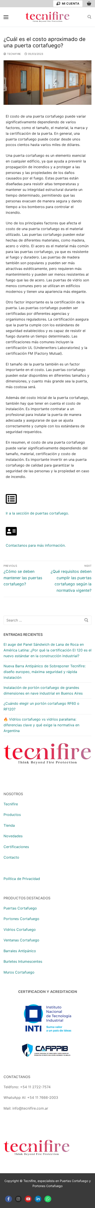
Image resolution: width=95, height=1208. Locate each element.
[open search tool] (89, 17)
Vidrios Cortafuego (20, 929)
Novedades (13, 836)
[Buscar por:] (47, 620)
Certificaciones (16, 847)
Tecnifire (11, 804)
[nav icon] (6, 17)
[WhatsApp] (47, 1199)
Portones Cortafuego (21, 919)
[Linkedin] (38, 1199)
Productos (12, 814)
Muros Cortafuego (19, 972)
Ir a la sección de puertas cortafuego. (37, 513)
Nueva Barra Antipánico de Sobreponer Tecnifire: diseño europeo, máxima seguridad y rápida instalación (45, 672)
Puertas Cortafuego (20, 908)
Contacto (11, 857)
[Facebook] (8, 1199)
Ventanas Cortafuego (21, 940)
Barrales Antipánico (20, 951)
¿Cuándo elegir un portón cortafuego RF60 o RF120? (41, 706)
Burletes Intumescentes (23, 961)
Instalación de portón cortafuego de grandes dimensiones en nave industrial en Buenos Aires (43, 690)
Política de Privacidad (22, 878)
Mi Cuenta (70, 3)
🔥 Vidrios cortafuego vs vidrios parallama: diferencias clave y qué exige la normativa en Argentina (41, 725)
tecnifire (13, 53)
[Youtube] (28, 1199)
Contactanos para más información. (36, 545)
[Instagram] (18, 1199)
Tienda (9, 825)
